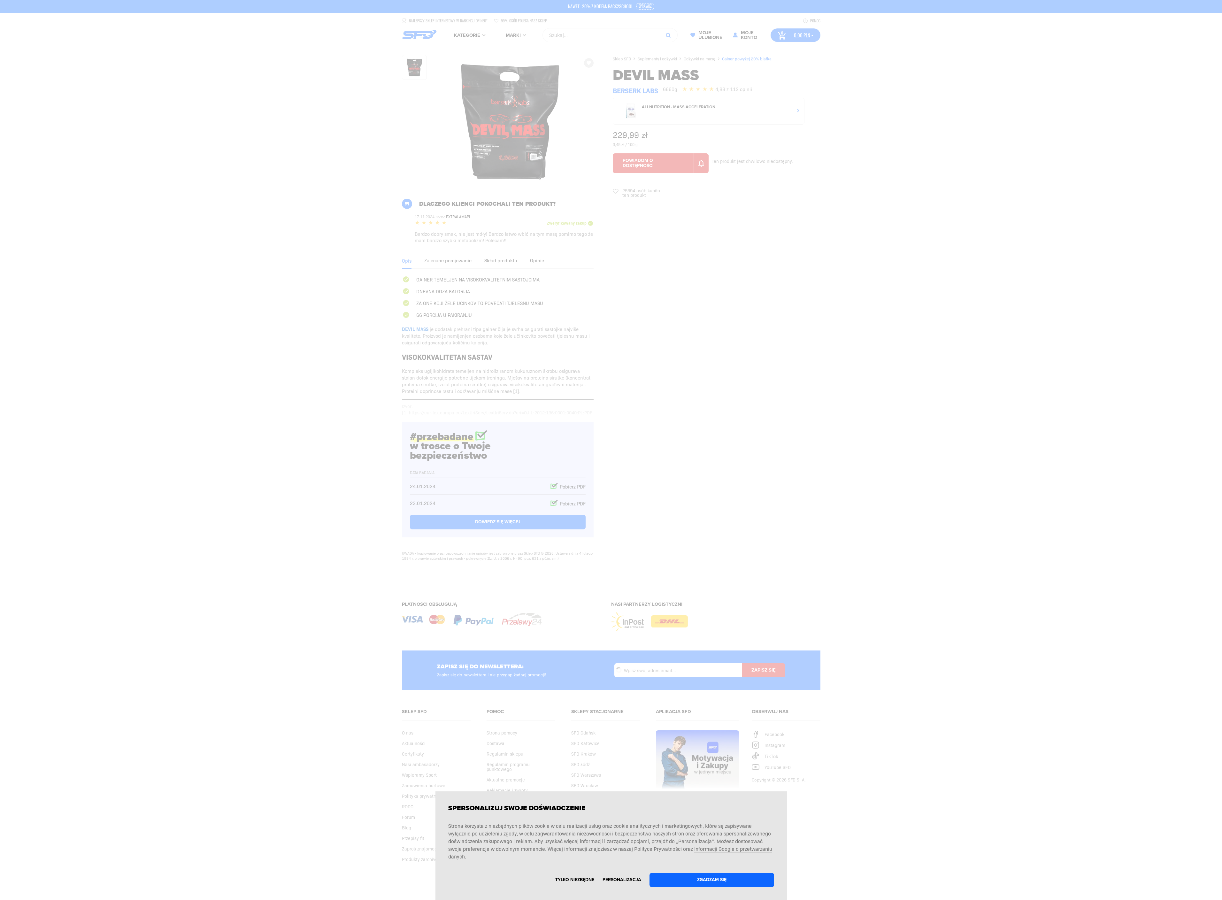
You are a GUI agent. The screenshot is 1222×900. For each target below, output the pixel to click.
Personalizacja (622, 879)
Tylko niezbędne (574, 879)
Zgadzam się (711, 879)
